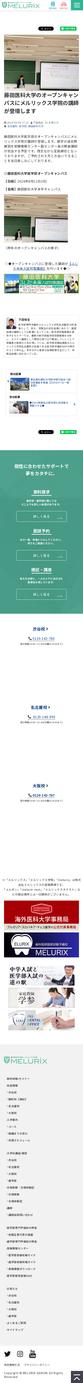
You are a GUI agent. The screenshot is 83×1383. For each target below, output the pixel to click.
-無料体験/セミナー (18, 1079)
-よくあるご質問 (16, 1323)
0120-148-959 (43, 716)
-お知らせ (12, 1289)
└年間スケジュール (18, 1140)
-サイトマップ (14, 1330)
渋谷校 (39, 629)
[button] (77, 5)
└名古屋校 (13, 1106)
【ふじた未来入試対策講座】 (45, 266)
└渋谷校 (11, 1092)
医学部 (23, 126)
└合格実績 (13, 1194)
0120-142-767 (44, 795)
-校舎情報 (12, 1085)
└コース (11, 1126)
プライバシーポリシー (37, 1365)
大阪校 (39, 786)
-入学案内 (12, 1120)
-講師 (9, 1208)
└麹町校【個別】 (17, 1099)
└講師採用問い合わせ (19, 1215)
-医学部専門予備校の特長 (21, 1228)
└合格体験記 (14, 1201)
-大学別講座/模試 (16, 1153)
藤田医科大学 (36, 126)
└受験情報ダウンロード (21, 1269)
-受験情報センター (17, 1248)
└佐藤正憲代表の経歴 (19, 1234)
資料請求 (53, 8)
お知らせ (54, 122)
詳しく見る (41, 516)
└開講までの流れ (17, 1133)
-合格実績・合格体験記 (20, 1187)
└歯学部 (11, 1180)
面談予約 (64, 8)
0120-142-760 (44, 638)
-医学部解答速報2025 (19, 1276)
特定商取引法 (12, 1365)
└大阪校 (11, 1113)
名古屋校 (12, 126)
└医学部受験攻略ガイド (21, 1255)
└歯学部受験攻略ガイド (21, 1262)
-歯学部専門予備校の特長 (21, 1241)
